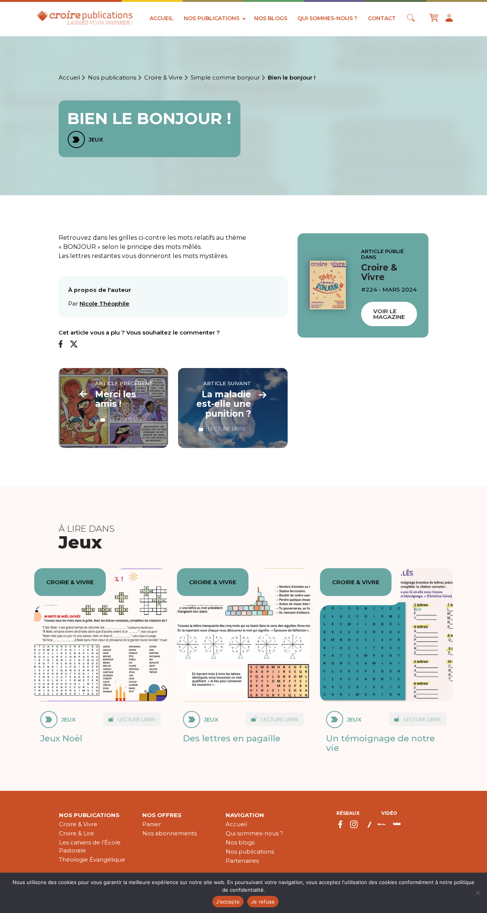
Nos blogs (270, 18)
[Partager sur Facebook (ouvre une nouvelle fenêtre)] (61, 344)
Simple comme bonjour (225, 77)
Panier (151, 824)
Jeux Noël (61, 738)
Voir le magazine (389, 314)
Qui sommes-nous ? (327, 18)
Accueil (161, 18)
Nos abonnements (169, 833)
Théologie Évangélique (92, 859)
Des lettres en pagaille (231, 738)
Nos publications (211, 18)
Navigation (245, 815)
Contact (382, 18)
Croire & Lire (76, 833)
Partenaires (242, 860)
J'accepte (228, 902)
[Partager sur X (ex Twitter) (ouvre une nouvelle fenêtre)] (74, 345)
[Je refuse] (477, 893)
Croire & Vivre (163, 77)
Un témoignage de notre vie (380, 743)
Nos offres (161, 815)
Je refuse (263, 902)
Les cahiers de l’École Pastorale (90, 846)
